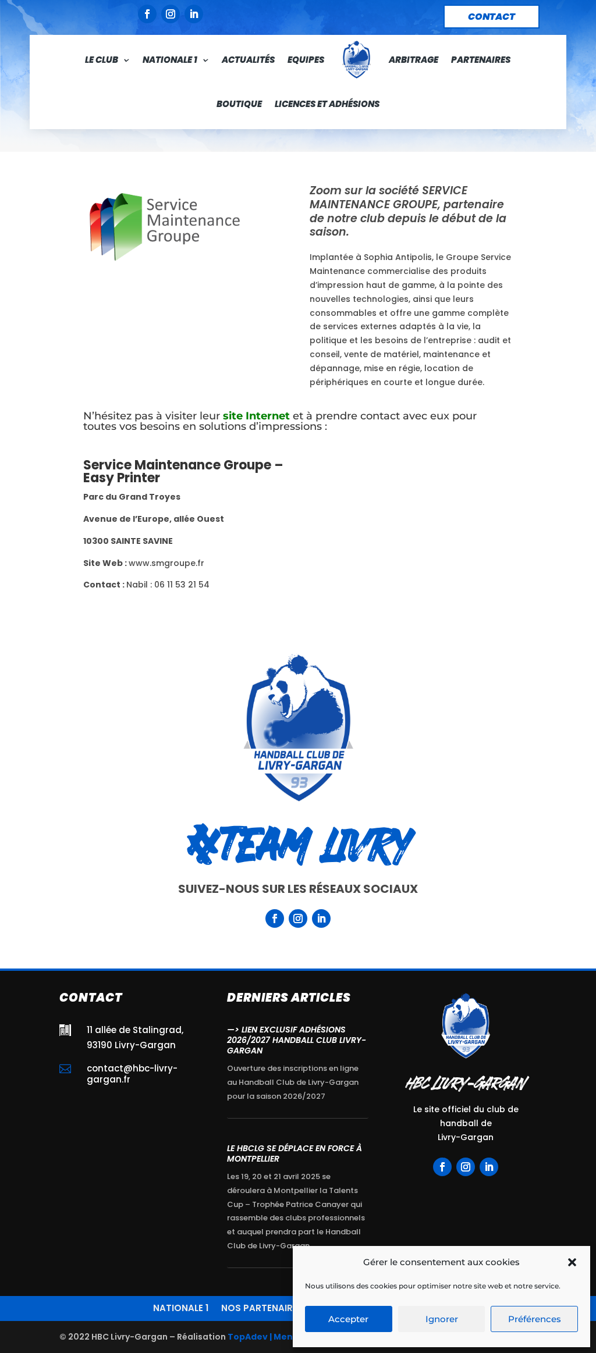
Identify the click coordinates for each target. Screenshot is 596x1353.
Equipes (306, 60)
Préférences (534, 1318)
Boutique (239, 104)
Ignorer (441, 1318)
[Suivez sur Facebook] (147, 14)
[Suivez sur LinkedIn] (194, 14)
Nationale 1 (170, 60)
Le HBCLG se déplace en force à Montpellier (294, 1153)
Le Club (101, 60)
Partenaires (480, 60)
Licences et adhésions (327, 104)
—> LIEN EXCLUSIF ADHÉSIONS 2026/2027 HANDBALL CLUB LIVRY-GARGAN (296, 1040)
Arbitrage (413, 60)
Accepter (348, 1318)
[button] (572, 1262)
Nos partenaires (262, 1307)
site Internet (256, 416)
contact (491, 16)
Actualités (248, 60)
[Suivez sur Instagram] (170, 14)
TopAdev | (250, 1337)
